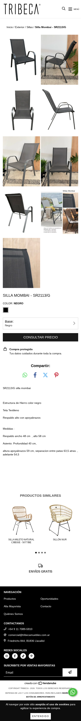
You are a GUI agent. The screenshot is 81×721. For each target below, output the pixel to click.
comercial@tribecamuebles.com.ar (29, 634)
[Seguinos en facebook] (15, 656)
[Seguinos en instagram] (6, 656)
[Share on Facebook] (35, 375)
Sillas (30, 27)
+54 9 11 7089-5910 (20, 629)
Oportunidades (49, 598)
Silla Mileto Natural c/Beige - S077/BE (21, 541)
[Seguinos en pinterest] (31, 656)
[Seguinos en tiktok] (23, 656)
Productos (10, 598)
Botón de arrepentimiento (40, 697)
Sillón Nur (60, 539)
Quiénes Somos (13, 613)
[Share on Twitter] (45, 375)
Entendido (40, 716)
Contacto (45, 606)
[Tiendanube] (40, 684)
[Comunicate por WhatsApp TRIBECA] (72, 692)
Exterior (19, 27)
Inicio (10, 27)
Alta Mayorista (12, 606)
